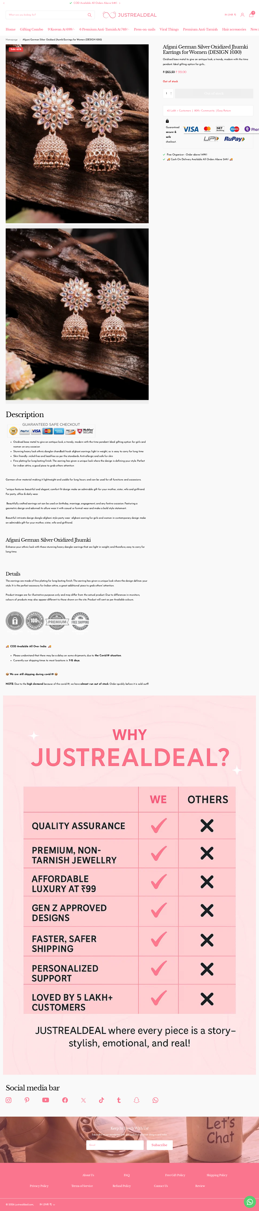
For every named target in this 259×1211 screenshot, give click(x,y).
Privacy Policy (39, 1186)
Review (200, 1186)
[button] (4, 3)
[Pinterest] (27, 1100)
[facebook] (65, 1100)
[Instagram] (8, 1100)
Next (48, 3)
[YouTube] (45, 1100)
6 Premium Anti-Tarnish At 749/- (104, 29)
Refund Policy (122, 1186)
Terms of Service (82, 1186)
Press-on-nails (144, 29)
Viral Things (169, 29)
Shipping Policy (217, 1175)
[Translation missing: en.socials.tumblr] (119, 1100)
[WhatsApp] (155, 1100)
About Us (88, 1175)
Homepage (12, 39)
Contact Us (161, 1186)
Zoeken (89, 15)
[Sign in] (243, 15)
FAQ (127, 1175)
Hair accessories (234, 29)
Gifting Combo (31, 29)
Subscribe (159, 1145)
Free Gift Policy (175, 1175)
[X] (83, 1100)
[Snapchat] (136, 1100)
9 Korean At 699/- (61, 29)
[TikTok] (101, 1100)
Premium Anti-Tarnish (200, 29)
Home (10, 29)
